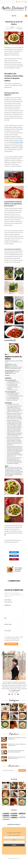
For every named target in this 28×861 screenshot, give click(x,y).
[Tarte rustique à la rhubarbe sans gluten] (10, 569)
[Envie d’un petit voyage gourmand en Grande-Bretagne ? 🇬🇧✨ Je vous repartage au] (14, 725)
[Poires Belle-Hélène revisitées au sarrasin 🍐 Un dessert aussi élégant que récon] (14, 716)
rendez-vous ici (16, 690)
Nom (5, 618)
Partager (15, 555)
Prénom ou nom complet (14, 835)
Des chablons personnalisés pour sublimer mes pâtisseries (16, 751)
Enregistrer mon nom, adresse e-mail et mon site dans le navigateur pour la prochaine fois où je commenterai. (13, 638)
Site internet (7, 630)
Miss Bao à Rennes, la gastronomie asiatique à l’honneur (16, 757)
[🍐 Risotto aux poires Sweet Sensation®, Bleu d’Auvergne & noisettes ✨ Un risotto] (23, 725)
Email (14, 839)
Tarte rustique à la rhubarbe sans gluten (18, 569)
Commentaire (7, 605)
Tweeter (15, 552)
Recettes (20, 28)
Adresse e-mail (8, 624)
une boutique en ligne (17, 142)
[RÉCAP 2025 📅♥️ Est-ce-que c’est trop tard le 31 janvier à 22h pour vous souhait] (23, 707)
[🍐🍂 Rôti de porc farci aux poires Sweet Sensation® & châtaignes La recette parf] (23, 716)
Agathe (12, 27)
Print (7, 354)
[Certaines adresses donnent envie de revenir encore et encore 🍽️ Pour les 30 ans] (5, 707)
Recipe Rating (7, 600)
